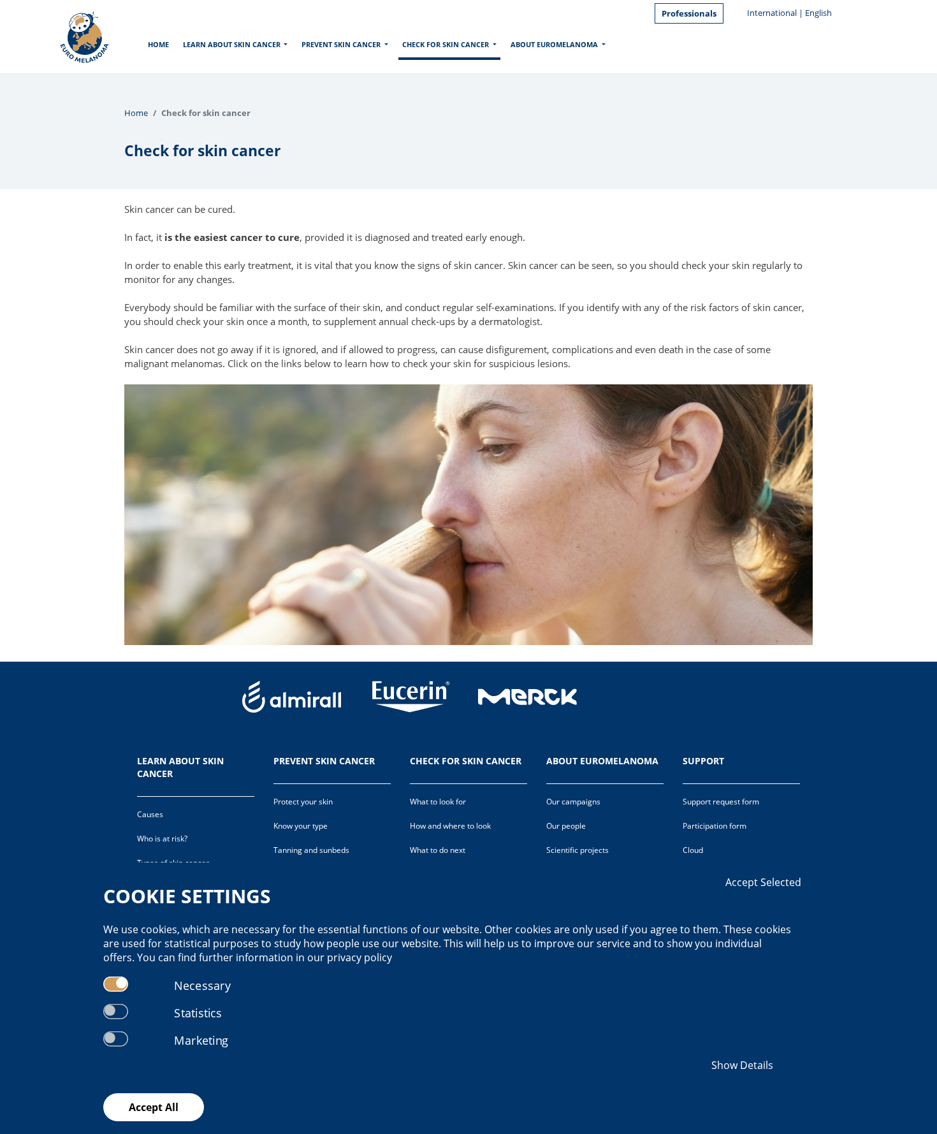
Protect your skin (303, 801)
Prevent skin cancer (341, 44)
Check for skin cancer (445, 44)
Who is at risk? (162, 838)
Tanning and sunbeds (311, 850)
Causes (150, 814)
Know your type (300, 825)
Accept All (153, 1107)
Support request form (721, 801)
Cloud (693, 850)
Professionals (689, 13)
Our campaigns (573, 801)
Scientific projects (577, 850)
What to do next (437, 850)
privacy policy (359, 957)
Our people (566, 825)
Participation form (714, 825)
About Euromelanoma (554, 44)
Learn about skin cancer (231, 44)
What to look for (438, 801)
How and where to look (450, 825)
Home (158, 44)
